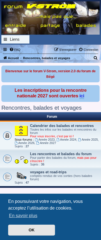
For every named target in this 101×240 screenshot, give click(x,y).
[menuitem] (14, 49)
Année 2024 (68, 139)
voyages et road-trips (48, 172)
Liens (15, 39)
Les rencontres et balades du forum (61, 154)
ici (81, 95)
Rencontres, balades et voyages (41, 108)
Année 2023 (46, 139)
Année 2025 (90, 139)
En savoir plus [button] (23, 215)
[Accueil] (50, 18)
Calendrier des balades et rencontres (62, 126)
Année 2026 (26, 143)
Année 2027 (48, 143)
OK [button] (32, 230)
